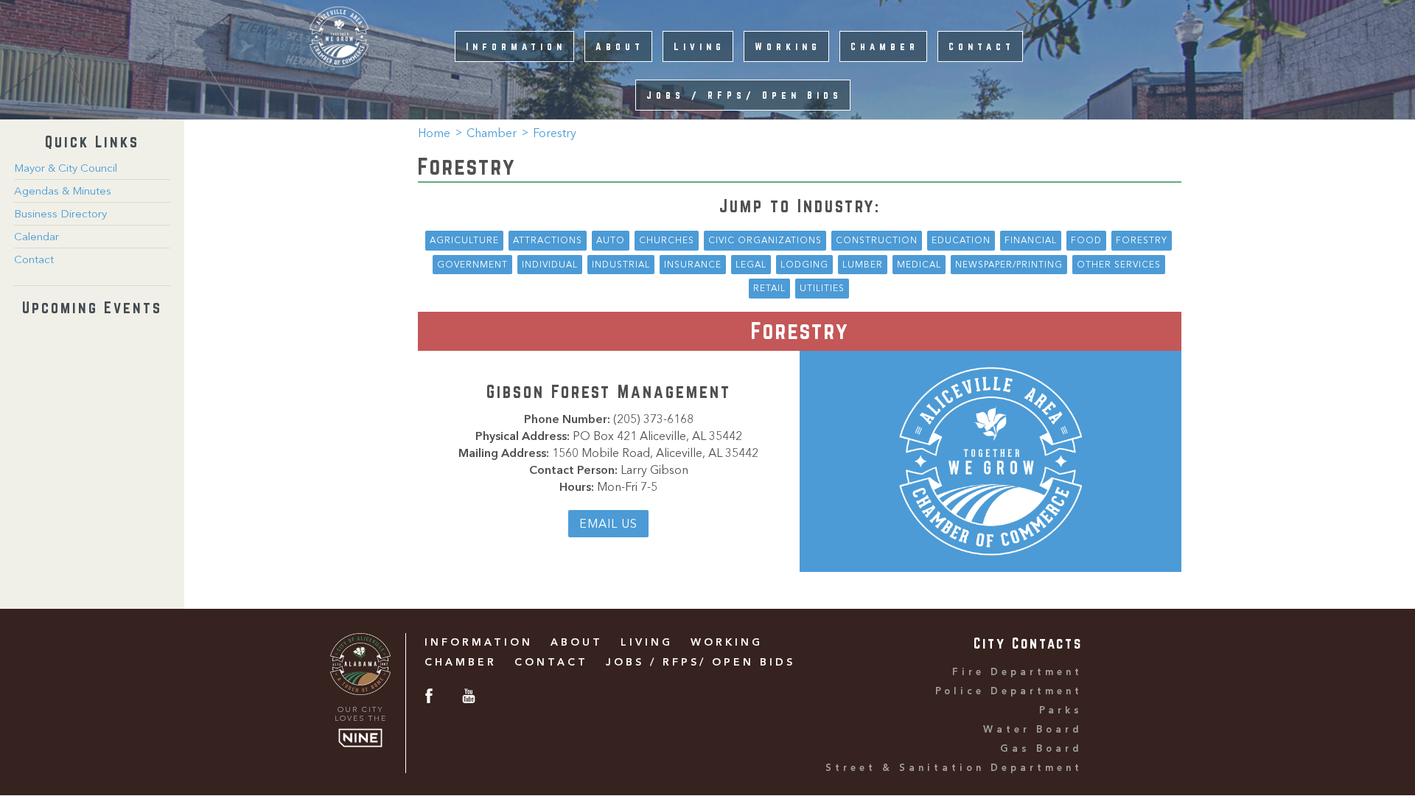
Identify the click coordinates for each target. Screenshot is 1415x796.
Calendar (36, 237)
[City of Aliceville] (339, 36)
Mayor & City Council (65, 169)
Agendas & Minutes (62, 192)
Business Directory (60, 214)
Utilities (822, 288)
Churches (666, 241)
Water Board (1033, 730)
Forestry (554, 134)
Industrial (621, 265)
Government (472, 265)
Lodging (804, 265)
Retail (769, 288)
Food (1086, 241)
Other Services (1119, 265)
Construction (877, 241)
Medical (919, 265)
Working (788, 46)
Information (516, 46)
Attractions (547, 241)
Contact (981, 46)
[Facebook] (429, 698)
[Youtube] (469, 698)
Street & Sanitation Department (954, 768)
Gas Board (1041, 749)
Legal (751, 265)
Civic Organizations (765, 241)
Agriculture (464, 241)
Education (961, 241)
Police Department (1009, 691)
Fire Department (1017, 672)
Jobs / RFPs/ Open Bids (744, 95)
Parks (1061, 711)
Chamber (884, 46)
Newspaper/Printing (1009, 265)
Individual (550, 265)
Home (434, 134)
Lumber (862, 265)
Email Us (608, 525)
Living (699, 46)
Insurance (693, 265)
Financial (1031, 241)
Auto (610, 241)
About (619, 46)
